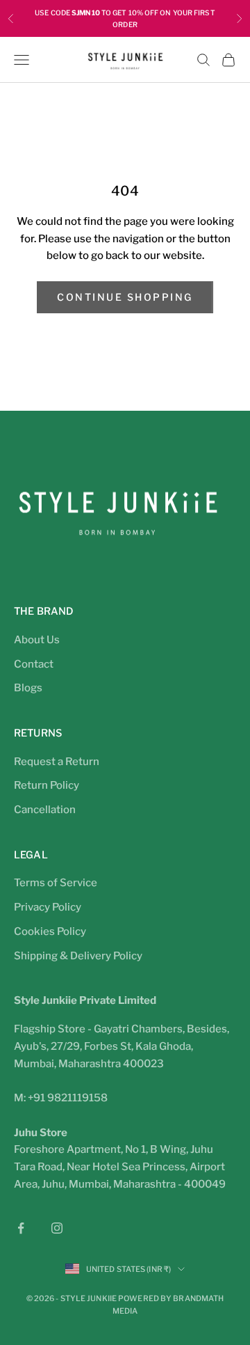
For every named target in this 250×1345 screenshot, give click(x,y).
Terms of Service (55, 882)
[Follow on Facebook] (21, 1228)
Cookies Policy (50, 931)
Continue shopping (125, 297)
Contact (33, 664)
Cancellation (45, 809)
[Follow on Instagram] (57, 1228)
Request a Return (56, 761)
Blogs (28, 688)
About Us (37, 640)
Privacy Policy (47, 907)
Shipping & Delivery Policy (78, 956)
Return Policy (46, 785)
